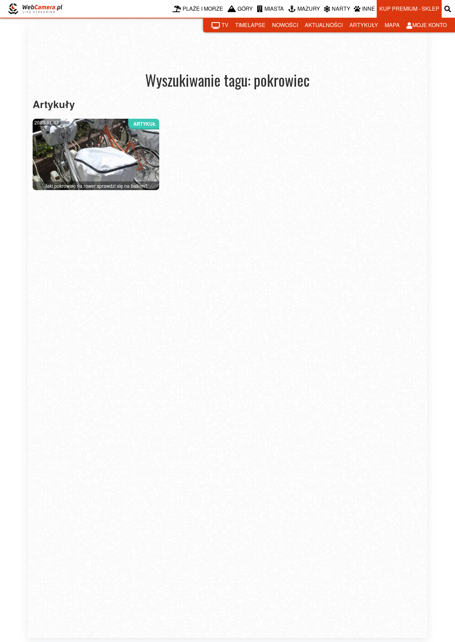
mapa (392, 25)
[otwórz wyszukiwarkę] (448, 9)
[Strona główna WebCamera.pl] (35, 8)
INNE (368, 8)
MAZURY (308, 8)
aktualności (324, 25)
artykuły (363, 25)
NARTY (341, 8)
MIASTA (274, 8)
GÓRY (245, 8)
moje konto (429, 25)
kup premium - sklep (409, 8)
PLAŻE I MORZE (203, 8)
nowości (285, 25)
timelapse (250, 25)
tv (225, 25)
